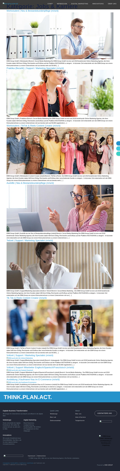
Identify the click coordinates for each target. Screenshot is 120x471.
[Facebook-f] (106, 457)
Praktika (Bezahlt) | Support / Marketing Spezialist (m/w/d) (35, 68)
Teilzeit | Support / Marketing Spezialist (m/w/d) (30, 240)
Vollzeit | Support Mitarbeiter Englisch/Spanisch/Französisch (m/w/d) (40, 367)
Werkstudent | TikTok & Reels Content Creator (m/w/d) (33, 125)
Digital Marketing (79, 4)
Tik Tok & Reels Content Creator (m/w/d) (27, 298)
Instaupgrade (6, 463)
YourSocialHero (14, 463)
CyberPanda (30, 463)
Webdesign (62, 4)
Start (50, 4)
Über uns (112, 4)
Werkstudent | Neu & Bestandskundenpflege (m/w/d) (32, 10)
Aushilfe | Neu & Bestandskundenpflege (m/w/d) (30, 183)
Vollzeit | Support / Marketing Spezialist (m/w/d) (30, 355)
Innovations (98, 4)
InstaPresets (22, 463)
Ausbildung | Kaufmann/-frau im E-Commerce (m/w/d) (33, 379)
